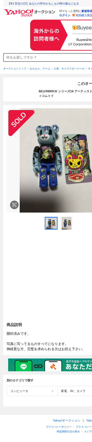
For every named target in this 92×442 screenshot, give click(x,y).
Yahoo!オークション (66, 420)
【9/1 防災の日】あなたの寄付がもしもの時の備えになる (43, 3)
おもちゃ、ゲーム (40, 68)
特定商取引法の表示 (68, 431)
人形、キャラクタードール (69, 68)
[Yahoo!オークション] (30, 10)
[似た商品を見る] (14, 205)
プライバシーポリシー (58, 426)
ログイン (64, 15)
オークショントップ (14, 68)
